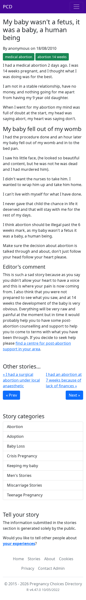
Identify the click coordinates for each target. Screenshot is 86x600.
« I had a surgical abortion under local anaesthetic (21, 380)
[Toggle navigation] (76, 6)
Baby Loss (16, 446)
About (49, 558)
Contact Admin (51, 568)
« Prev (11, 395)
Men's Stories (19, 475)
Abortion (15, 426)
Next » (74, 395)
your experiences (19, 543)
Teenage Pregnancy (25, 495)
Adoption (15, 436)
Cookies (66, 558)
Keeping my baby (22, 465)
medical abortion (18, 57)
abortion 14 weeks (52, 57)
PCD (7, 6)
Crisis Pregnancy (22, 456)
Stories (34, 558)
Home (18, 558)
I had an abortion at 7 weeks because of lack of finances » (64, 380)
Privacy (27, 568)
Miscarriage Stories (24, 485)
